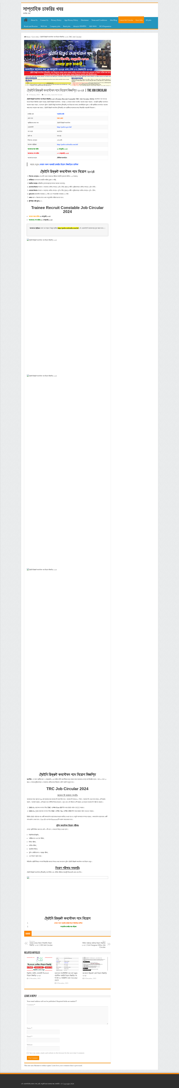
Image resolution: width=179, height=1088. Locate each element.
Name (29, 1028)
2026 (72, 1084)
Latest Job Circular (126, 20)
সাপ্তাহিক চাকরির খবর (43, 9)
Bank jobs (66, 26)
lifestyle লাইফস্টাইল (79, 26)
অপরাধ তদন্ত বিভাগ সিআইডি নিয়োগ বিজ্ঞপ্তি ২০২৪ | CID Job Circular (41, 943)
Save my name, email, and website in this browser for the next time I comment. (57, 1053)
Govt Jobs (139, 20)
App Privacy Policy (71, 20)
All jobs (148, 20)
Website (29, 1045)
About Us (34, 20)
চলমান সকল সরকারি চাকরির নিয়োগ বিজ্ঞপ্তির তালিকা (68, 923)
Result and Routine (31, 26)
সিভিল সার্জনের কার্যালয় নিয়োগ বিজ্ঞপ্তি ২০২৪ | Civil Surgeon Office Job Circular (93, 944)
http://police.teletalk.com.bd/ (67, 144)
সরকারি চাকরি (60, 114)
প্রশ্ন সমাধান (93, 26)
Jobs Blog (113, 20)
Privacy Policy (56, 20)
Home (28, 37)
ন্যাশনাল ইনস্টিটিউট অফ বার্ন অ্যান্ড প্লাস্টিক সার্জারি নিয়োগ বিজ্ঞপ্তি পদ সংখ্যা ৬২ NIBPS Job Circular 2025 (66, 976)
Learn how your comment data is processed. (67, 1065)
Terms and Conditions (99, 20)
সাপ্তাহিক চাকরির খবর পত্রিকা (68, 927)
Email (29, 1036)
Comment (31, 1005)
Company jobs (55, 26)
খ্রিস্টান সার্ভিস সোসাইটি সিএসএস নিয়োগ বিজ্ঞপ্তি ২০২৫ (38, 974)
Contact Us (44, 20)
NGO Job (44, 26)
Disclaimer (85, 20)
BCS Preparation (105, 26)
